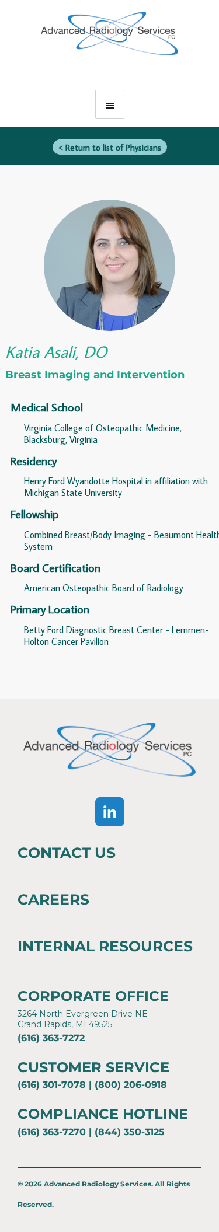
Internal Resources (105, 946)
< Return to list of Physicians (109, 147)
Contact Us (67, 852)
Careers (53, 899)
